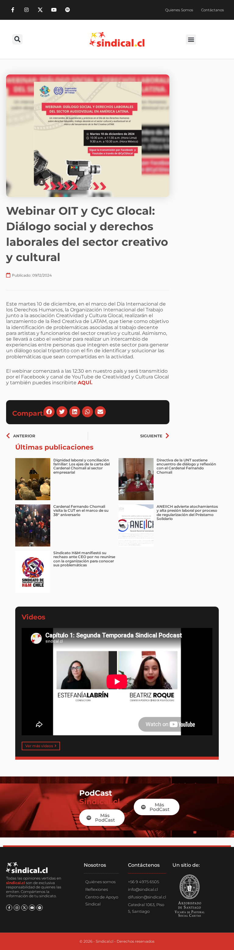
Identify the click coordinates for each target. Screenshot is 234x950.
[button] (17, 39)
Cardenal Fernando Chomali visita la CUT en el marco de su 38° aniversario (80, 510)
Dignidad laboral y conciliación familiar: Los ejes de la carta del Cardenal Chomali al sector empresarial (81, 466)
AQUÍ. (85, 382)
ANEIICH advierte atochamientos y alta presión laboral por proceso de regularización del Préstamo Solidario (187, 512)
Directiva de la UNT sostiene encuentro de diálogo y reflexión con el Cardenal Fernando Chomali (186, 466)
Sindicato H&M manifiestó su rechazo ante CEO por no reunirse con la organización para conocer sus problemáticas (84, 558)
